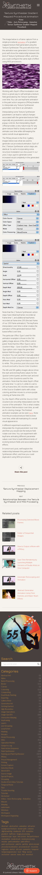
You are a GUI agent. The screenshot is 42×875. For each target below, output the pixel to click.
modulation (6, 839)
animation (21, 42)
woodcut (29, 854)
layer (15, 836)
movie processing (28, 839)
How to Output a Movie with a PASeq (29, 547)
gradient (5, 834)
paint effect (25, 841)
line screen (22, 836)
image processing (23, 834)
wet (23, 854)
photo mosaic (34, 844)
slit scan (19, 849)
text (19, 852)
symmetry (26, 849)
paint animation (14, 841)
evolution (29, 831)
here (31, 413)
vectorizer (6, 854)
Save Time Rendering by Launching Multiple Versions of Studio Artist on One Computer (29, 563)
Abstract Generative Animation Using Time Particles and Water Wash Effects (28, 594)
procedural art (24, 847)
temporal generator (9, 852)
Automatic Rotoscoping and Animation (28, 578)
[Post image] (8, 523)
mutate (4, 841)
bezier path (22, 829)
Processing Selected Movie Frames (28, 521)
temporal (35, 849)
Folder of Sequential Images (26, 534)
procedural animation (10, 847)
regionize (5, 849)
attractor (31, 826)
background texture (9, 829)
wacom (13, 854)
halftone (12, 834)
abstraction (13, 826)
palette (18, 844)
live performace (33, 836)
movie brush (15, 839)
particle (25, 844)
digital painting (7, 831)
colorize (31, 829)
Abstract (5, 826)
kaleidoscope (7, 836)
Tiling (24, 852)
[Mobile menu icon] (38, 5)
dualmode (17, 831)
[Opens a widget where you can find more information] (32, 871)
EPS (23, 831)
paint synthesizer (8, 844)
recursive (34, 847)
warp (19, 854)
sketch (12, 849)
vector (29, 852)
